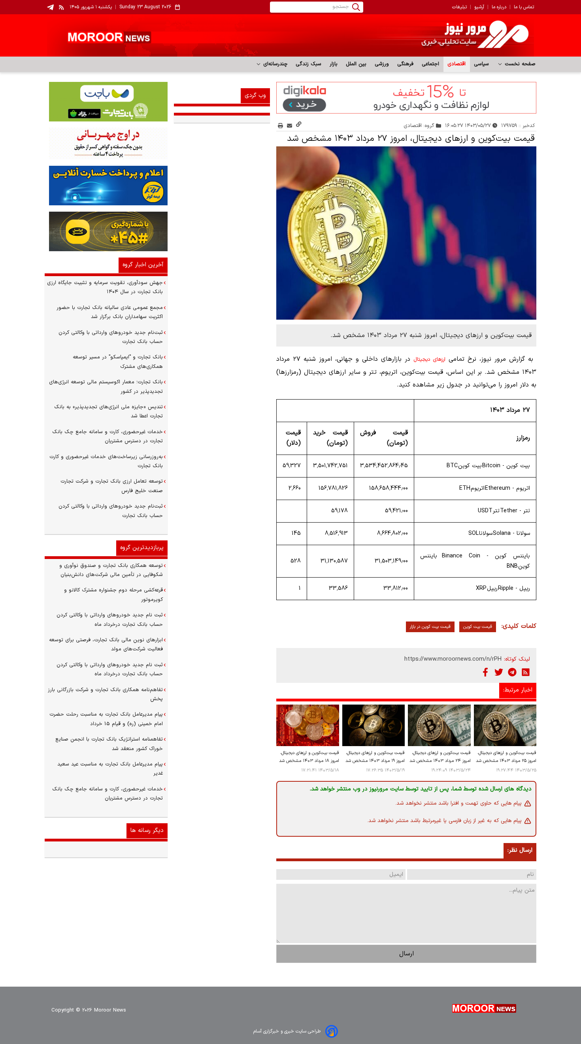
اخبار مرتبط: (517, 690)
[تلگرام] (512, 672)
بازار (334, 64)
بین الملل (356, 64)
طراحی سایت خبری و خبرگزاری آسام (287, 1031)
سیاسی (481, 64)
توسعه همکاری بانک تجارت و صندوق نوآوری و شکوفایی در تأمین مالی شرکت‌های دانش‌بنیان (111, 570)
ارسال (406, 954)
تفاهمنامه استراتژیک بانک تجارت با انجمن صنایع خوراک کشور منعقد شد (109, 743)
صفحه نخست (519, 64)
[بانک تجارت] (106, 101)
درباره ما (499, 7)
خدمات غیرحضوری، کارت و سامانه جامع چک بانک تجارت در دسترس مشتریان (107, 436)
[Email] (289, 125)
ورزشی (382, 64)
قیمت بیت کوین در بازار (430, 626)
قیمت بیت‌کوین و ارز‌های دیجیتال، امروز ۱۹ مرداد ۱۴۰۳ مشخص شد (375, 757)
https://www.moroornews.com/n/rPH (453, 659)
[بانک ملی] (106, 143)
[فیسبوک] (485, 672)
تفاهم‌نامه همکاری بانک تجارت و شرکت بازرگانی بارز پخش (105, 694)
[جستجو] (356, 7)
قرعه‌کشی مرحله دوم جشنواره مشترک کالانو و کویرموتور (113, 594)
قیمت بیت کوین (477, 626)
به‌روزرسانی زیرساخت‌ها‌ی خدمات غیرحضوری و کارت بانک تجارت (106, 461)
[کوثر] (106, 185)
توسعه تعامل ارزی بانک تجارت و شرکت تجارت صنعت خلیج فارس (111, 486)
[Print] (280, 125)
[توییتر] (498, 672)
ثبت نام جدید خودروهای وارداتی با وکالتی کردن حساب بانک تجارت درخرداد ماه (110, 619)
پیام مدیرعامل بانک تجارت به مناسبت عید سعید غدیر (110, 768)
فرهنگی (405, 64)
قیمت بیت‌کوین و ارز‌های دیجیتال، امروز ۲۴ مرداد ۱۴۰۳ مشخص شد (439, 757)
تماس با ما (524, 7)
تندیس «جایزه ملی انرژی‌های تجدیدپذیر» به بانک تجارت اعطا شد (108, 411)
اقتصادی (456, 64)
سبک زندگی (309, 64)
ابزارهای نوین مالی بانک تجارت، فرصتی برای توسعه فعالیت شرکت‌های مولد (106, 644)
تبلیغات (459, 7)
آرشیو (479, 7)
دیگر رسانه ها (147, 830)
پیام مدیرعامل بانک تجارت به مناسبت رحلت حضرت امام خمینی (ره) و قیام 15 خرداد (106, 719)
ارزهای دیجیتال (429, 360)
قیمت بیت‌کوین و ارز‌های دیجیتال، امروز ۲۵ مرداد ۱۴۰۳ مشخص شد (506, 757)
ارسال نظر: (519, 850)
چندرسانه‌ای (274, 64)
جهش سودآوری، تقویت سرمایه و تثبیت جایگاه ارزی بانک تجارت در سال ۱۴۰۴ (105, 287)
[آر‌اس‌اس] (525, 672)
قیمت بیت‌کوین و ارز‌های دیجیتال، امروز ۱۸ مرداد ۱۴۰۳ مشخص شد (309, 757)
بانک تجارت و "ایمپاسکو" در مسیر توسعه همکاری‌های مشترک (118, 361)
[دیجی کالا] (406, 98)
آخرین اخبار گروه (143, 264)
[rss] (61, 7)
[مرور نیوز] (290, 35)
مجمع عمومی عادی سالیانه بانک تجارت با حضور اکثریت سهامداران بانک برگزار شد (110, 312)
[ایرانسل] (106, 231)
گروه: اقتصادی (419, 125)
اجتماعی (431, 64)
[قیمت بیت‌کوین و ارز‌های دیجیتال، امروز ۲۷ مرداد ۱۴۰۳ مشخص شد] (406, 233)
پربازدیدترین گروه (142, 547)
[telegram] (50, 7)
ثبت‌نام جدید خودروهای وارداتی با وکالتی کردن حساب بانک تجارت (110, 337)
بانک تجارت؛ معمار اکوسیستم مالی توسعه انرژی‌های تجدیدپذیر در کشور (106, 386)
